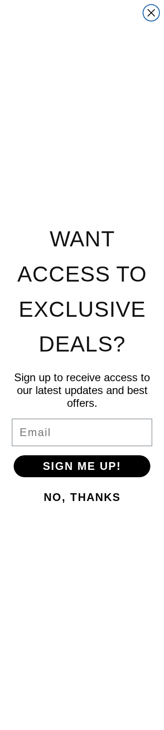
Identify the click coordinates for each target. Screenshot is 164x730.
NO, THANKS (82, 497)
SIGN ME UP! (82, 466)
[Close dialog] (151, 13)
